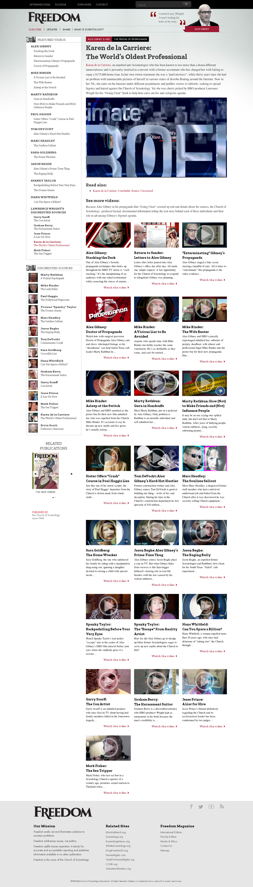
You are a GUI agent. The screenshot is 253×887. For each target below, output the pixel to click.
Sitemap (164, 850)
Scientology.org (114, 837)
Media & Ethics (168, 841)
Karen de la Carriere (98, 65)
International (40, 4)
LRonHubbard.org (116, 832)
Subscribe (84, 4)
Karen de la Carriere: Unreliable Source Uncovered (123, 191)
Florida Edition (168, 837)
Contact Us (166, 846)
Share (66, 29)
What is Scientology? (89, 29)
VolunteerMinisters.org (118, 868)
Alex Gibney (202, 29)
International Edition (171, 832)
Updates (52, 29)
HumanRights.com (116, 855)
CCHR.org (111, 864)
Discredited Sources (55, 268)
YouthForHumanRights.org (120, 859)
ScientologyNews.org (118, 841)
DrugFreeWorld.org (117, 850)
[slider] (156, 177)
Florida (60, 4)
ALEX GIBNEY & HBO (99, 39)
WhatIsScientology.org (118, 846)
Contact (102, 4)
